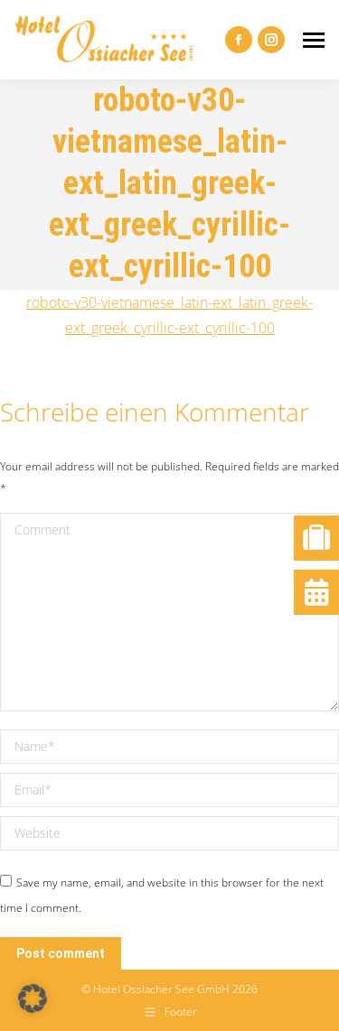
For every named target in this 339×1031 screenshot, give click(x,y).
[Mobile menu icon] (314, 40)
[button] (32, 998)
